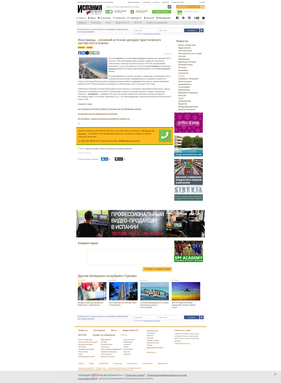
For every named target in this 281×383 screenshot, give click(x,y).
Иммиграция (183, 59)
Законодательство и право (190, 53)
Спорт (181, 98)
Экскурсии (150, 18)
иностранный (110, 148)
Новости (82, 18)
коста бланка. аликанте (123, 148)
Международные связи (188, 106)
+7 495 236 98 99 (86, 140)
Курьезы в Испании (186, 109)
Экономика (183, 70)
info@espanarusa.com (129, 140)
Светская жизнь (185, 50)
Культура (182, 95)
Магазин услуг (165, 18)
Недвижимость (136, 18)
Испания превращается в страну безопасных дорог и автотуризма (154, 304)
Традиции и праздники (188, 78)
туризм (101, 148)
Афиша (93, 18)
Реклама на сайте (177, 2)
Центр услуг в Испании (105, 2)
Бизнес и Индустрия (186, 45)
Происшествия (184, 101)
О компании (146, 2)
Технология (183, 73)
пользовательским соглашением (151, 33)
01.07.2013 (143, 280)
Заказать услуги (191, 11)
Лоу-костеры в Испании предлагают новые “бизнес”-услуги (184, 304)
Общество (182, 104)
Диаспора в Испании (187, 62)
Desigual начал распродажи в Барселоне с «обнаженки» (90, 303)
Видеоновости (184, 48)
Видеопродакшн (134, 2)
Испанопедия (105, 18)
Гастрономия (184, 87)
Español (202, 2)
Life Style (182, 56)
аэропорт (89, 148)
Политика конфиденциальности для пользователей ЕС (124, 368)
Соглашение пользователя (86, 368)
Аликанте (112, 68)
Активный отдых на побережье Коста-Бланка (97, 114)
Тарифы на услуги (153, 340)
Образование (184, 90)
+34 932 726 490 (194, 334)
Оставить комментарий (157, 268)
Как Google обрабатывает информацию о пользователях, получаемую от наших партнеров (105, 370)
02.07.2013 (81, 280)
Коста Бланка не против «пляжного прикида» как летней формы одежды (109, 109)
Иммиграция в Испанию (155, 348)
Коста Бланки (139, 58)
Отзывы (149, 345)
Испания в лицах (185, 64)
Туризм (181, 76)
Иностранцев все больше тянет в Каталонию (123, 303)
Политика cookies (101, 368)
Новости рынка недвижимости (111, 349)
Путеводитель (148, 363)
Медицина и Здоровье (188, 92)
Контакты (156, 2)
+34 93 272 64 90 (142, 11)
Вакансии (165, 2)
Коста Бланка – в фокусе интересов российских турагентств (104, 118)
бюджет (96, 148)
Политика (182, 67)
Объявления (120, 18)
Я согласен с (148, 33)
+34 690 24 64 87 (120, 11)
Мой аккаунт (151, 352)
